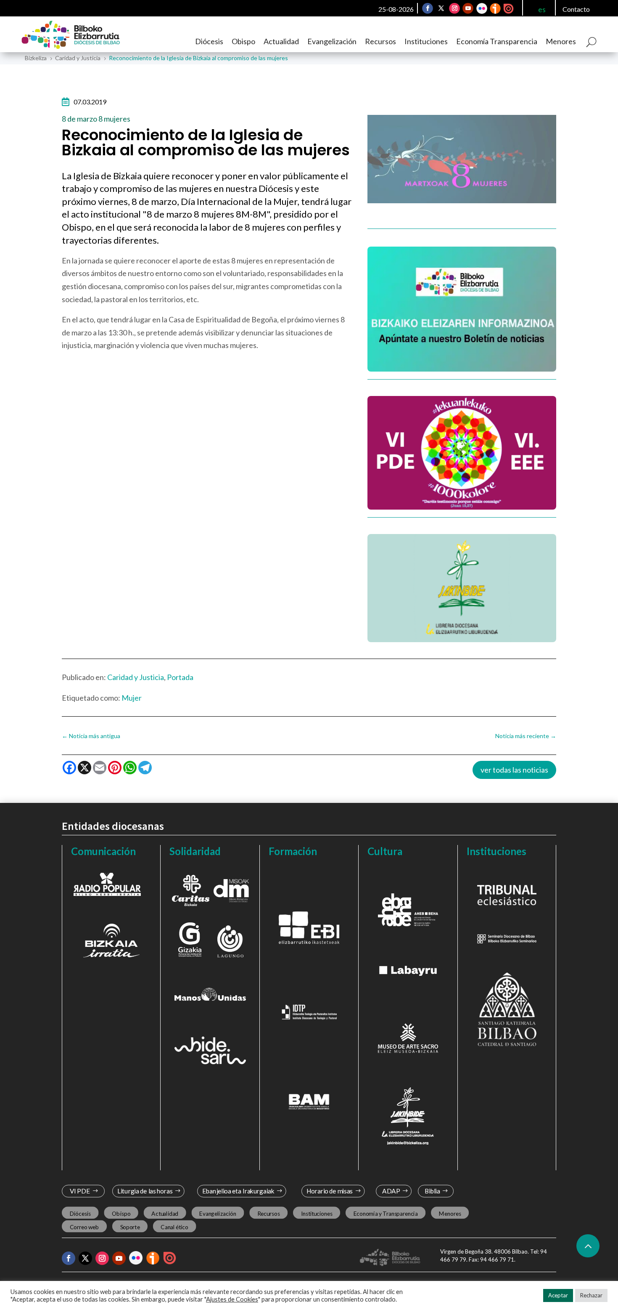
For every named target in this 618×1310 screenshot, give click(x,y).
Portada (180, 677)
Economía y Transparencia (386, 1213)
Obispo (243, 41)
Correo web (84, 1227)
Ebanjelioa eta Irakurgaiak (238, 1191)
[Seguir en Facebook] (427, 8)
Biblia (432, 1191)
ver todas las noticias (514, 769)
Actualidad (281, 41)
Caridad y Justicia (135, 677)
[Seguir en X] (441, 8)
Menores (561, 41)
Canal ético (174, 1227)
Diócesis (209, 41)
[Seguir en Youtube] (467, 8)
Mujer (131, 697)
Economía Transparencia (496, 41)
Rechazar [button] (591, 1295)
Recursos (380, 41)
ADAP (391, 1191)
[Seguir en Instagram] (454, 8)
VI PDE (80, 1191)
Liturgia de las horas (145, 1191)
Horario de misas (329, 1191)
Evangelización (332, 41)
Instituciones (426, 41)
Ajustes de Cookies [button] (232, 1299)
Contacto (576, 9)
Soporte (130, 1227)
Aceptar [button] (558, 1295)
